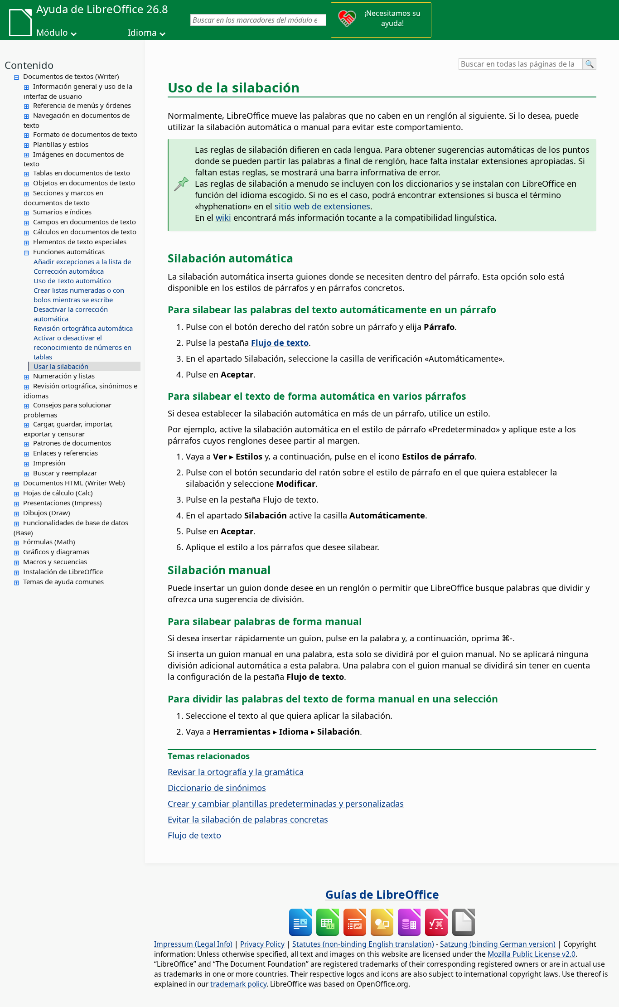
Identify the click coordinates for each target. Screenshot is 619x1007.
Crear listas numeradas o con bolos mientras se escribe (79, 295)
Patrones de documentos (72, 442)
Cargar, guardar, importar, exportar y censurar (68, 428)
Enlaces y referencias (65, 452)
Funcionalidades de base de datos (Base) (71, 527)
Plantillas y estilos (60, 144)
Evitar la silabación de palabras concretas (248, 819)
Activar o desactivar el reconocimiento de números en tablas (82, 347)
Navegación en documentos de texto (77, 120)
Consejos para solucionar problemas (67, 409)
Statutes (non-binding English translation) (363, 944)
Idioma (142, 33)
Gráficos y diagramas (56, 551)
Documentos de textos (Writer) (71, 76)
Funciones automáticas (69, 251)
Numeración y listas (64, 375)
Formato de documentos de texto (85, 134)
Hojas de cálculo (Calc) (58, 492)
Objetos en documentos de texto (84, 182)
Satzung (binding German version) (498, 944)
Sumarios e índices (62, 211)
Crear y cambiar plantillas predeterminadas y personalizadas (286, 803)
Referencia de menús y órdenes (82, 105)
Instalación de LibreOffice (63, 571)
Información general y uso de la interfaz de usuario (78, 91)
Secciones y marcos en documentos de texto (63, 197)
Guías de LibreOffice (382, 894)
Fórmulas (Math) (49, 541)
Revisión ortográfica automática (83, 328)
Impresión (49, 462)
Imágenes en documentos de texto (74, 159)
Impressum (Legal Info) (193, 944)
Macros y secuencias (55, 561)
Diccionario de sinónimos (217, 787)
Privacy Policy (262, 944)
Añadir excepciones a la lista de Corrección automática (82, 266)
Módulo (52, 33)
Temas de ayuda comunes (63, 581)
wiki (223, 217)
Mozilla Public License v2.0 (531, 954)
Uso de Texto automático (72, 280)
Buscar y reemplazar (65, 472)
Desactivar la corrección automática (71, 314)
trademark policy (238, 984)
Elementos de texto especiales (79, 241)
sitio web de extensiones (322, 206)
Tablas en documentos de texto (81, 172)
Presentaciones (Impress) (62, 502)
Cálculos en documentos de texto (84, 231)
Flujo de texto (194, 835)
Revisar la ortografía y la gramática (236, 771)
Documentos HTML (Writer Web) (74, 482)
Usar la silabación (61, 366)
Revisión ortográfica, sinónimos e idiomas (80, 390)
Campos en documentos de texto (84, 221)
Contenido (29, 65)
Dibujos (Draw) (46, 512)
